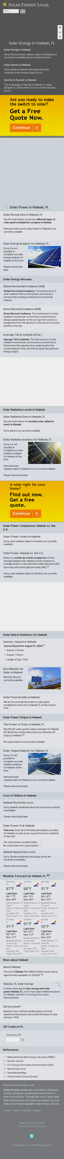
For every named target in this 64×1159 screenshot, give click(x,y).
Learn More (34, 503)
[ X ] (58, 437)
